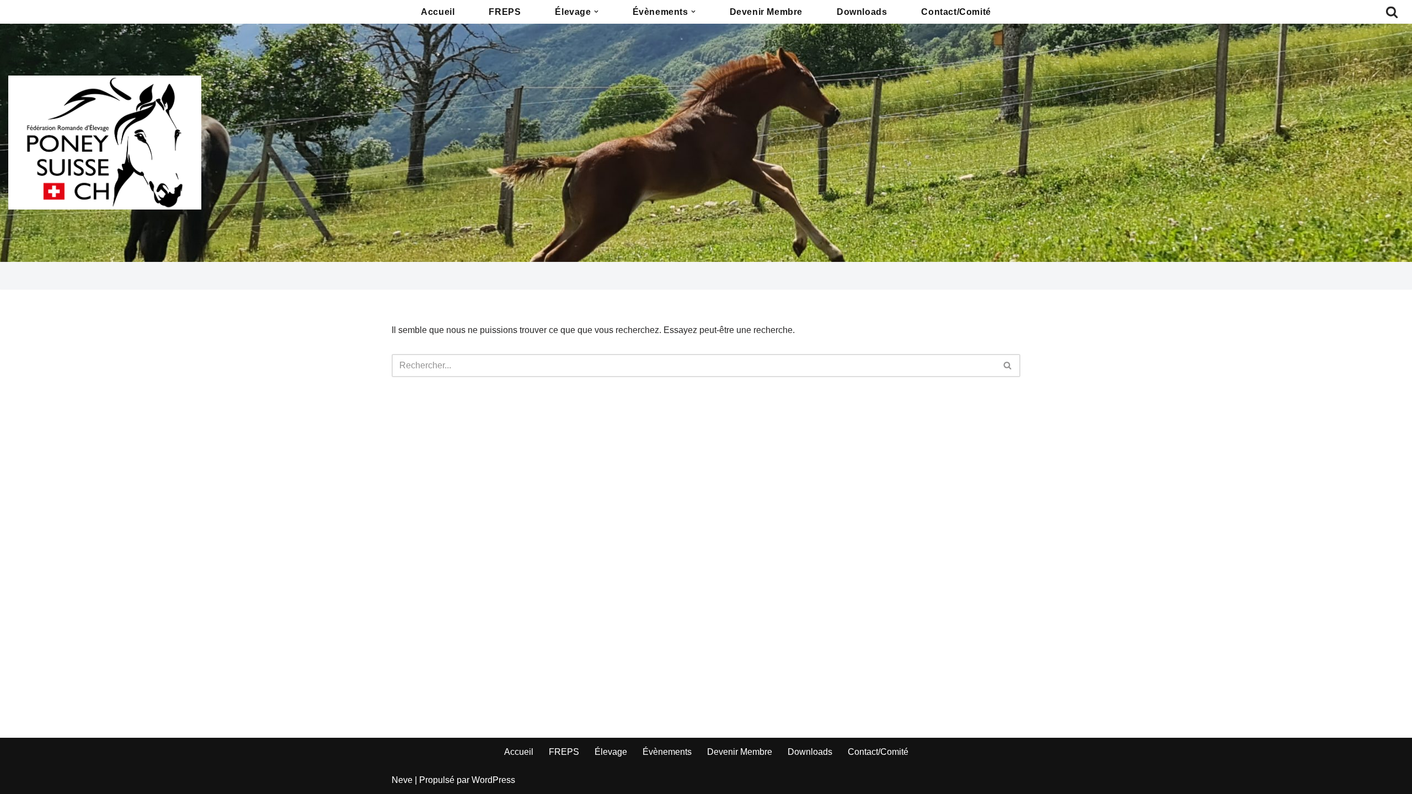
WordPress (493, 780)
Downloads (862, 12)
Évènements (667, 752)
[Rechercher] (1392, 12)
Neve (402, 780)
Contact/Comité (956, 12)
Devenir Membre (766, 12)
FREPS (505, 12)
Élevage (611, 752)
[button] (596, 11)
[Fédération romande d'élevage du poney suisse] (104, 142)
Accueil (437, 12)
